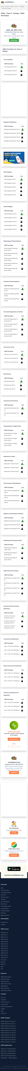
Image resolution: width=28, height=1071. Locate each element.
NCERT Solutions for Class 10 (8, 1026)
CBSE (12, 6)
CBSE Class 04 (4, 950)
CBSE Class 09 (4, 939)
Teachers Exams (5, 897)
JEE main (3, 962)
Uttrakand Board (5, 901)
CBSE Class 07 (4, 944)
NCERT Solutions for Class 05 (8, 1037)
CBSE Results (4, 1058)
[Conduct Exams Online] (14, 158)
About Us (3, 997)
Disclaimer (3, 999)
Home (2, 6)
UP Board (3, 899)
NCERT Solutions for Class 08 (8, 1030)
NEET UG (3, 964)
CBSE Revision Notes (6, 990)
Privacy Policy (4, 1004)
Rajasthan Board (5, 915)
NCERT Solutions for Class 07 (8, 1033)
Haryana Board (5, 908)
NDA (2, 966)
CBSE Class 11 (4, 935)
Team (2, 1011)
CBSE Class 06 (4, 946)
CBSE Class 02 (4, 955)
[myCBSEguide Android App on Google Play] (14, 869)
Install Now (14, 40)
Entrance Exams (5, 890)
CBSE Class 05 (4, 948)
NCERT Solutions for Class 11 (8, 1023)
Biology (22, 6)
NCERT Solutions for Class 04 (8, 1039)
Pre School (3, 960)
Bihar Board (4, 904)
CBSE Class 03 (4, 953)
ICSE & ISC (3, 895)
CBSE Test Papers (5, 979)
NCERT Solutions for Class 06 (8, 1035)
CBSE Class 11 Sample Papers (8, 1051)
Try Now (14, 832)
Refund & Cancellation (6, 1006)
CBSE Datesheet (13, 1058)
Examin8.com (4, 922)
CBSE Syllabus (4, 986)
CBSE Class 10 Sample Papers (8, 1053)
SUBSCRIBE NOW (14, 739)
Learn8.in (3, 924)
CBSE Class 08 (4, 941)
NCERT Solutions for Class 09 (8, 1028)
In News (3, 1009)
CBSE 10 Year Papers (6, 983)
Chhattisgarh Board (6, 906)
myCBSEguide (9, 2)
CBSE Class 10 (4, 937)
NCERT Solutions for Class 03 (8, 1042)
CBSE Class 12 (4, 932)
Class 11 (17, 6)
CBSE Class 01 (4, 957)
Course (7, 6)
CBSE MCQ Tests (5, 981)
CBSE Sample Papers (6, 977)
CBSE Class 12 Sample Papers (8, 1049)
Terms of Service (5, 1002)
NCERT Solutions (5, 988)
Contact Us (3, 1013)
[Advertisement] (14, 99)
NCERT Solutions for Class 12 (8, 1021)
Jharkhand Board (5, 910)
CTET (2, 969)
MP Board (3, 913)
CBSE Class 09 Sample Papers (8, 1055)
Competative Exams (6, 892)
